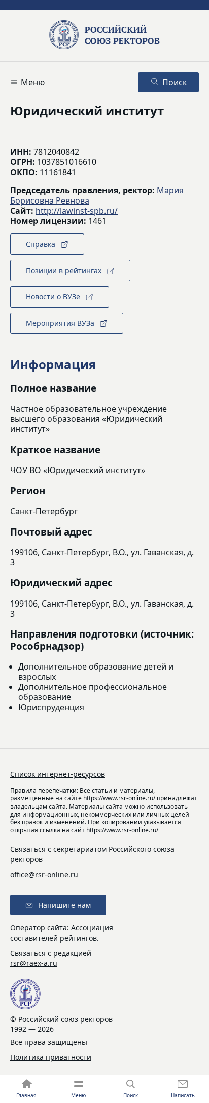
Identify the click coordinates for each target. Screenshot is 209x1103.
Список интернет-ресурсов (57, 774)
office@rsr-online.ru (44, 874)
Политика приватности (50, 1057)
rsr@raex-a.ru (33, 963)
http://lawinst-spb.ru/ (77, 210)
